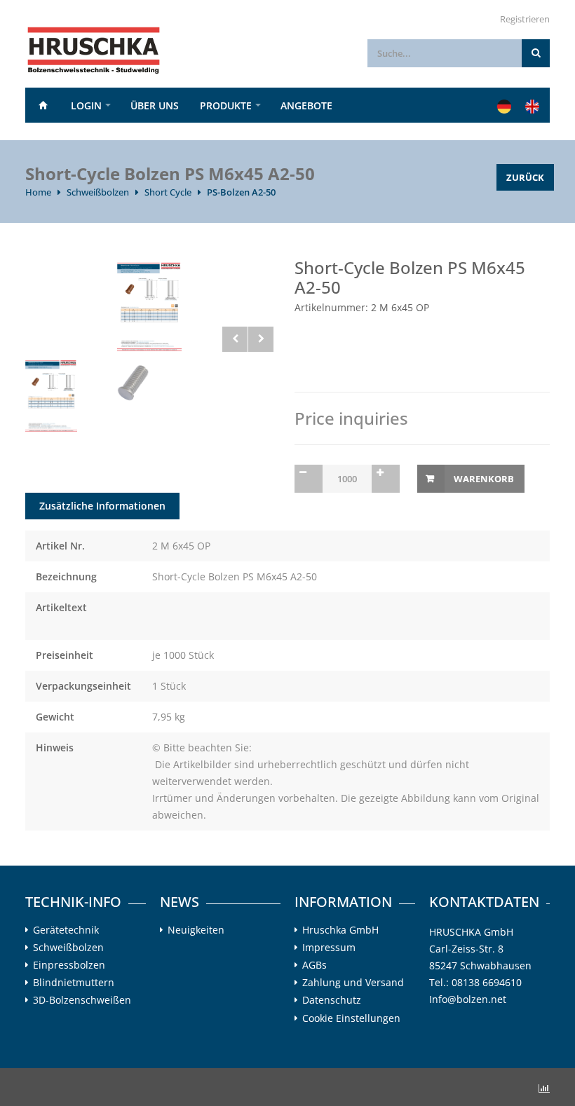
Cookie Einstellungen (351, 1018)
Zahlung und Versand (353, 982)
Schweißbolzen (98, 192)
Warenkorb (484, 478)
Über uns (154, 105)
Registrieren (525, 19)
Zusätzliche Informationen (102, 505)
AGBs (314, 965)
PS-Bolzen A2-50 (241, 192)
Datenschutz (331, 1000)
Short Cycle (167, 192)
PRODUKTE (226, 105)
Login (86, 105)
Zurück (525, 177)
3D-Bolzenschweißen (82, 1000)
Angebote (306, 105)
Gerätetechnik (66, 930)
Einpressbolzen (69, 965)
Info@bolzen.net (467, 999)
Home (42, 105)
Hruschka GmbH (340, 930)
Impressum (329, 947)
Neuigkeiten (196, 930)
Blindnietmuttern (73, 982)
